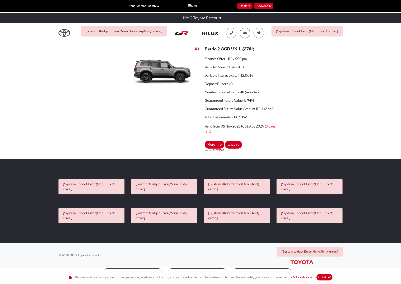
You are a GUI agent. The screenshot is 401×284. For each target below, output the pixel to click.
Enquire (233, 144)
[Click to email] (245, 33)
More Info (214, 144)
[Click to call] (231, 33)
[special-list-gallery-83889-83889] (161, 68)
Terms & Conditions (297, 277)
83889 (220, 150)
